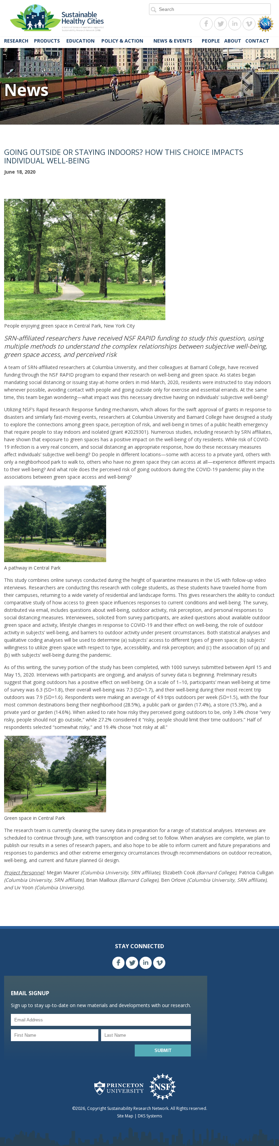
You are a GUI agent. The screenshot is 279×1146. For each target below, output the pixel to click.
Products (47, 40)
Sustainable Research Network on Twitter (220, 24)
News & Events (172, 40)
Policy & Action (122, 40)
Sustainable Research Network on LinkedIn (235, 24)
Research (16, 40)
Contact (257, 40)
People (211, 40)
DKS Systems (150, 1116)
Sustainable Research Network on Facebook (206, 24)
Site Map (125, 1116)
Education (80, 40)
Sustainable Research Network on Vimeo (249, 24)
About (232, 40)
